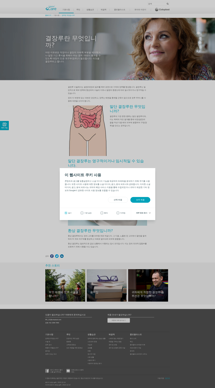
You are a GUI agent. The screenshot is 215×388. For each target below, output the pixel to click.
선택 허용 (118, 200)
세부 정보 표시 (141, 213)
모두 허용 (140, 200)
